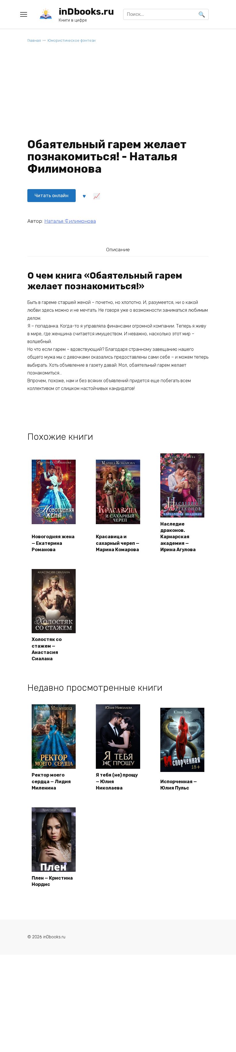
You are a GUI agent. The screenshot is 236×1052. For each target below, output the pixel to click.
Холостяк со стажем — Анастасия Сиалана (47, 649)
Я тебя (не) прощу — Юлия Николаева (117, 781)
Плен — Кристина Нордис (52, 881)
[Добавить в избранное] (84, 195)
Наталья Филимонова (70, 221)
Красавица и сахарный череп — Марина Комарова (117, 543)
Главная (34, 40)
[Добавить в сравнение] (96, 195)
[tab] (118, 249)
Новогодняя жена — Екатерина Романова (53, 543)
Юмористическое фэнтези (71, 40)
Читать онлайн (51, 195)
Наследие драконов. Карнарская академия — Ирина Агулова (178, 537)
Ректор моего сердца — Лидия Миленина (51, 781)
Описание (118, 249)
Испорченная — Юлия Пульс (178, 785)
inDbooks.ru (86, 11)
